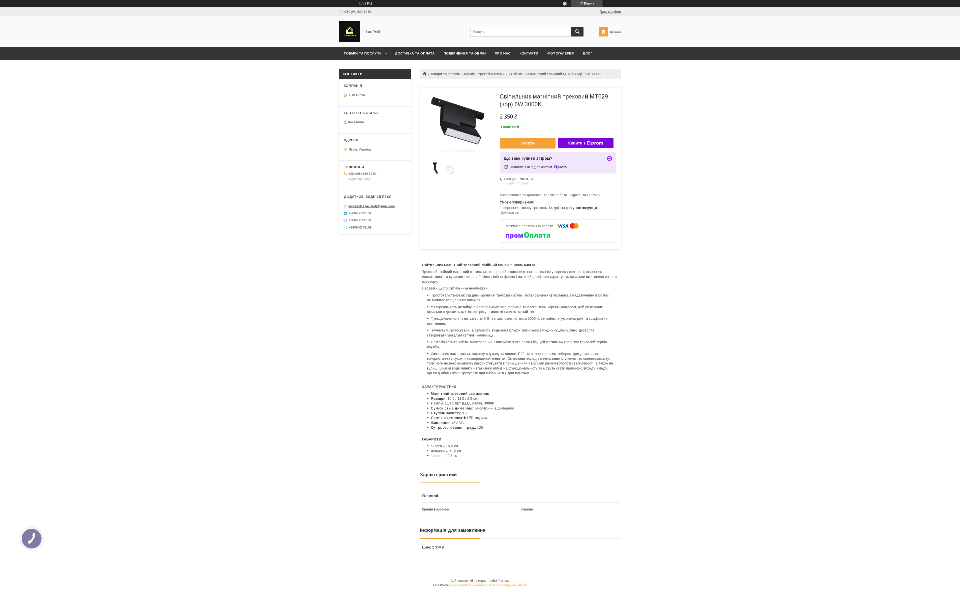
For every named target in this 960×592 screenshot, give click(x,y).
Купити (527, 143)
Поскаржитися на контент (469, 585)
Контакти (529, 53)
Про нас (502, 53)
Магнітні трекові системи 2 (486, 74)
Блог (587, 53)
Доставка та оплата (414, 53)
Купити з (577, 143)
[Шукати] (577, 31)
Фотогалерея (560, 53)
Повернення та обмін (465, 53)
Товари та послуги (362, 53)
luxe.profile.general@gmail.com (371, 206)
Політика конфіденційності (508, 585)
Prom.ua (504, 580)
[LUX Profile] (349, 40)
